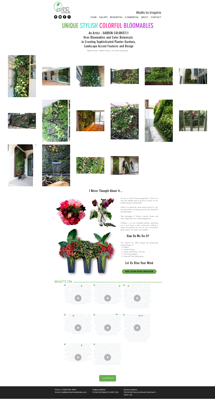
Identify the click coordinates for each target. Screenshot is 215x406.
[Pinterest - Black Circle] (69, 17)
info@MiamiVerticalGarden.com (73, 392)
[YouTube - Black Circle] (60, 17)
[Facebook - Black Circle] (64, 17)
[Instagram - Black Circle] (55, 17)
